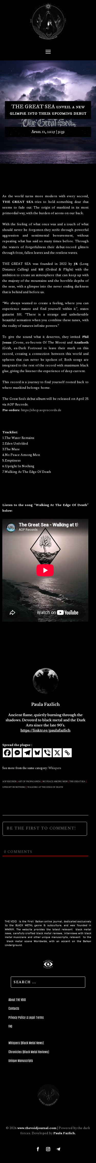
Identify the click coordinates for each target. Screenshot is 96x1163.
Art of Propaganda (29, 781)
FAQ (10, 1026)
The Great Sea (77, 781)
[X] (57, 752)
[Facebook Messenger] (17, 752)
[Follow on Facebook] (38, 1149)
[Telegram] (27, 752)
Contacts (13, 1008)
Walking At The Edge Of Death (45, 787)
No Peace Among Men (55, 781)
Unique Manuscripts (20, 1060)
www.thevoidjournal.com (36, 1128)
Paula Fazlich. (64, 1133)
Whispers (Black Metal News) (26, 1043)
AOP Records (9, 781)
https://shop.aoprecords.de (41, 410)
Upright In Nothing (14, 787)
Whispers (54, 768)
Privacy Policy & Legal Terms (26, 1017)
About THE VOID (17, 999)
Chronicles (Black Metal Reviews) (28, 1052)
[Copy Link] (67, 752)
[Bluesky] (37, 752)
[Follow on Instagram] (48, 1149)
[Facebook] (7, 752)
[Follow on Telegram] (58, 1149)
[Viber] (47, 752)
